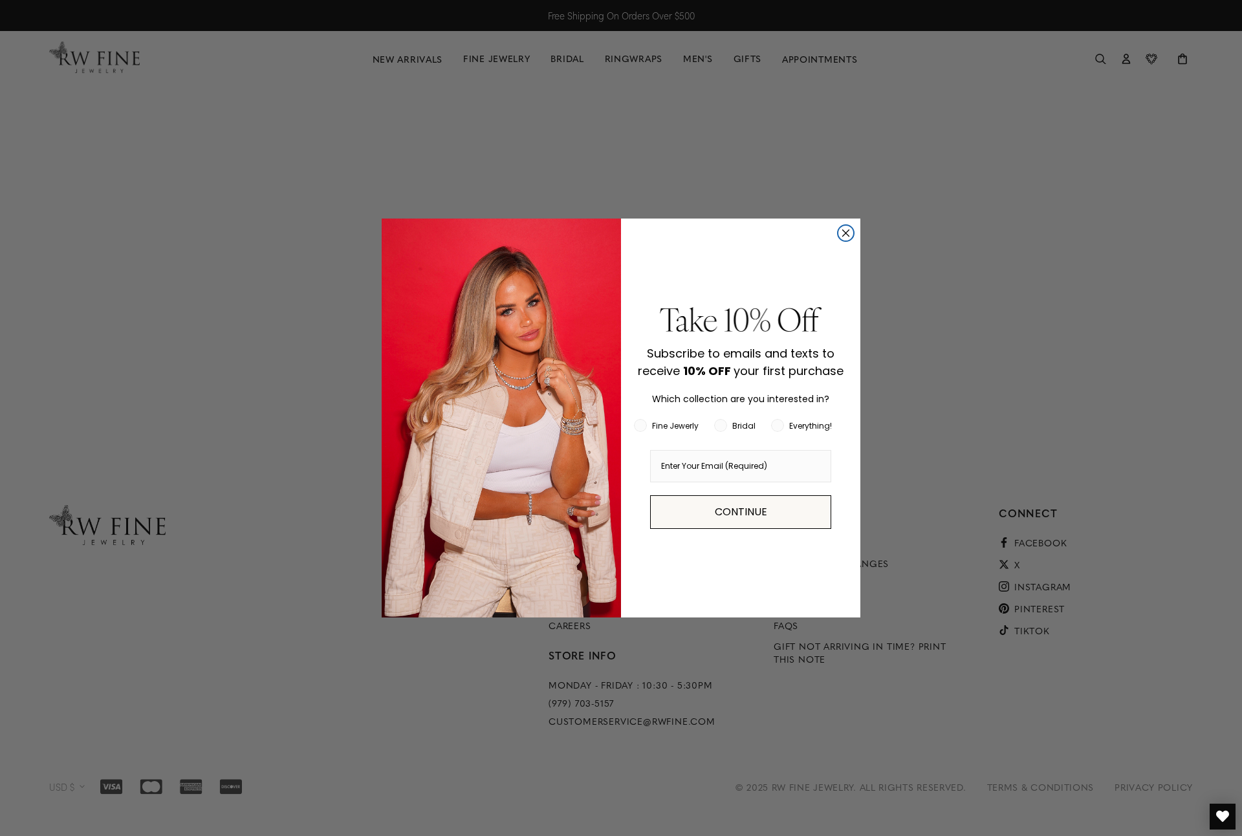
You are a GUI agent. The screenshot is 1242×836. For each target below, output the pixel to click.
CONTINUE (741, 511)
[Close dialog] (846, 233)
